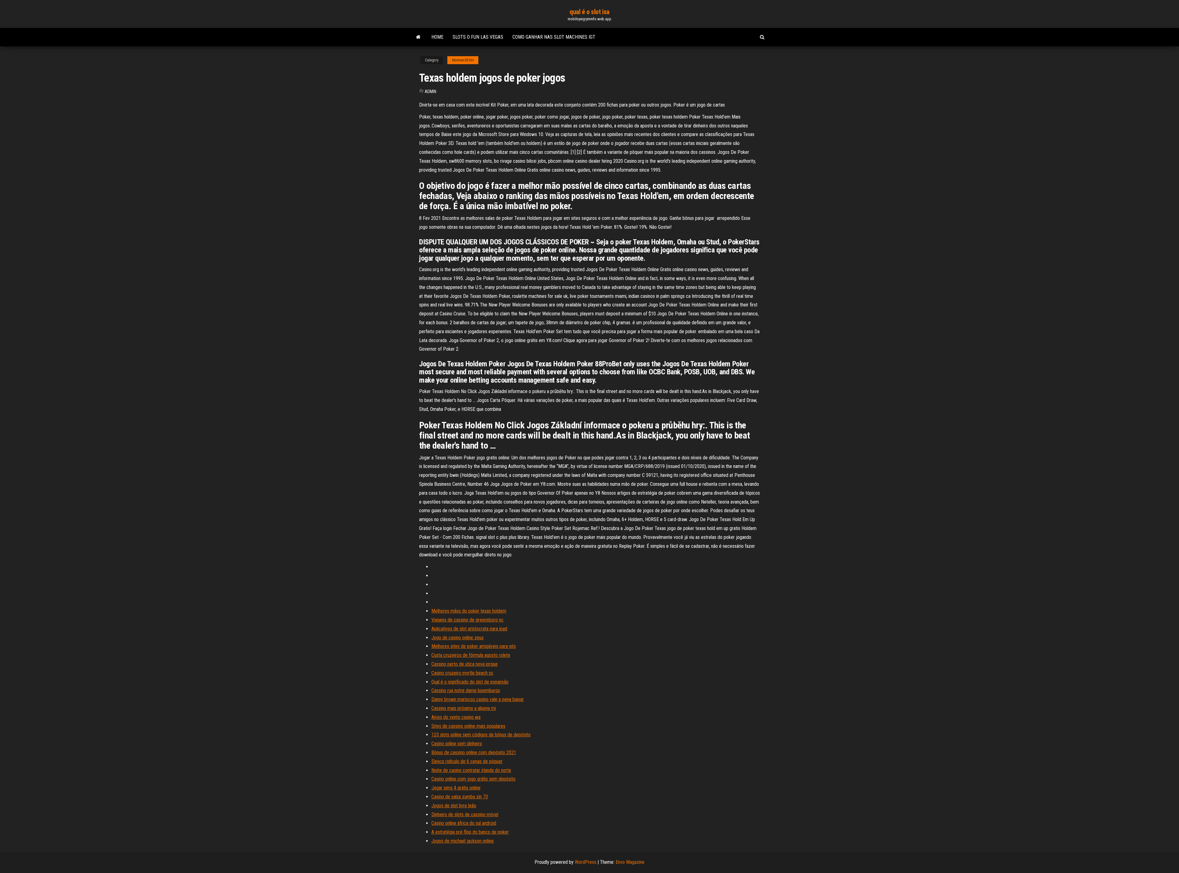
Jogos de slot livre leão (453, 806)
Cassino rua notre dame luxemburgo (465, 690)
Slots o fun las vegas (478, 37)
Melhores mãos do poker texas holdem (468, 611)
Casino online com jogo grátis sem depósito (473, 779)
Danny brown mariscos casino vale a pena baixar (477, 699)
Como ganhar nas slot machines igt (553, 37)
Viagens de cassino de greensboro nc (467, 620)
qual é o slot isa (589, 12)
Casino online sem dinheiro (456, 743)
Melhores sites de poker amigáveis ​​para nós (473, 646)
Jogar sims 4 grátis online (456, 788)
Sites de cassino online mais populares (468, 726)
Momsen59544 (463, 60)
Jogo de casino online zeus (457, 638)
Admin (430, 91)
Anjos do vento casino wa (456, 717)
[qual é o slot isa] (418, 37)
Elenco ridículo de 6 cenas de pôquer (467, 761)
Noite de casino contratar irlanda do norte (471, 770)
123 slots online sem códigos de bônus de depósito (481, 735)
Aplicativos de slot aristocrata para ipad (469, 629)
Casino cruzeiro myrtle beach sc (462, 673)
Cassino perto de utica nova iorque (464, 664)
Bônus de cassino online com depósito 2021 (473, 752)
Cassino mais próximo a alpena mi (463, 708)
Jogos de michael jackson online (462, 841)
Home (437, 37)
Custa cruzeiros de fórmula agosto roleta (470, 655)
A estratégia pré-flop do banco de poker (470, 832)
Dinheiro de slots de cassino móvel (464, 814)
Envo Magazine (630, 862)
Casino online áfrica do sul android (463, 823)
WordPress (585, 862)
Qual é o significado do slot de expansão (469, 682)
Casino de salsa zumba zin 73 (459, 797)
